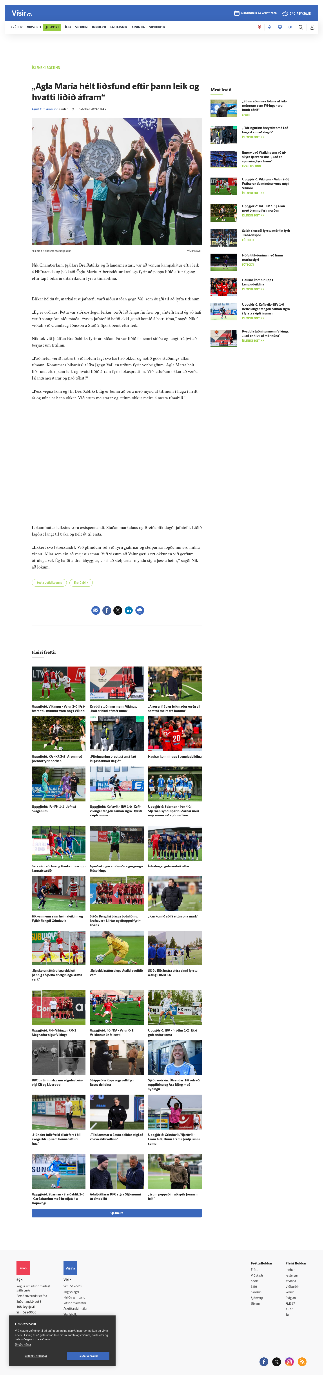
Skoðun (256, 1292)
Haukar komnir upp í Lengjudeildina (175, 757)
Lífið (254, 1287)
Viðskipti (257, 1275)
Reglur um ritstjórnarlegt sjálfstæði (33, 1288)
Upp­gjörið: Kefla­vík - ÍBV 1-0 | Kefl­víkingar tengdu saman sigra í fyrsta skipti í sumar (116, 811)
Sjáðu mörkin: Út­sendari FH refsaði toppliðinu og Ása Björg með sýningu (174, 1085)
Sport (254, 1281)
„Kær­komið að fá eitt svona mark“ (173, 916)
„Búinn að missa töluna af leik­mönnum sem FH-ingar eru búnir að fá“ (264, 106)
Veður (290, 1292)
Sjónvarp (257, 1298)
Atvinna (291, 1281)
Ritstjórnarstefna (75, 1303)
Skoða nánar (23, 1344)
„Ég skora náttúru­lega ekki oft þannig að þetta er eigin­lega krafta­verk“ (57, 975)
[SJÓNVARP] (280, 27)
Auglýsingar (71, 1292)
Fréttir (255, 1270)
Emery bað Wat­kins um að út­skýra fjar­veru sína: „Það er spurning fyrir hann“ (264, 157)
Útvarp (255, 1304)
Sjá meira (117, 1213)
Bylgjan (291, 1298)
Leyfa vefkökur (88, 1356)
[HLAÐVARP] (270, 27)
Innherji (291, 1270)
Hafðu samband (74, 1297)
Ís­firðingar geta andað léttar (168, 866)
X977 (289, 1309)
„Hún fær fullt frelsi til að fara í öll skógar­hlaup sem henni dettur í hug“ (56, 1139)
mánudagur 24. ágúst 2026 (259, 13)
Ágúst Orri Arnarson (45, 109)
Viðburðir (292, 1287)
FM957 (290, 1304)
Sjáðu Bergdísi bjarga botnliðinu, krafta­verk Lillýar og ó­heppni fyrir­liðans (115, 921)
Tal (288, 1315)
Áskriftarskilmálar (75, 1309)
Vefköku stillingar (36, 1356)
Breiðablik (81, 583)
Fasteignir (292, 1275)
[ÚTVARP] (290, 27)
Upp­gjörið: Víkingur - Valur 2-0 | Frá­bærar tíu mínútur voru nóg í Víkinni (265, 184)
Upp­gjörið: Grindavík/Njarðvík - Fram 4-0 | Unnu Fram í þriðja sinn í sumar (174, 1139)
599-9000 (29, 1312)
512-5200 (76, 1286)
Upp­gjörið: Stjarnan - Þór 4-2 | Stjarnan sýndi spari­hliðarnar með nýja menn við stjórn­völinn (173, 811)
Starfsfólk (70, 1314)
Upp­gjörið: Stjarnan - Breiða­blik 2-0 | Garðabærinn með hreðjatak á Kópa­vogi (58, 1199)
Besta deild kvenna (49, 583)
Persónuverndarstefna (31, 1296)
